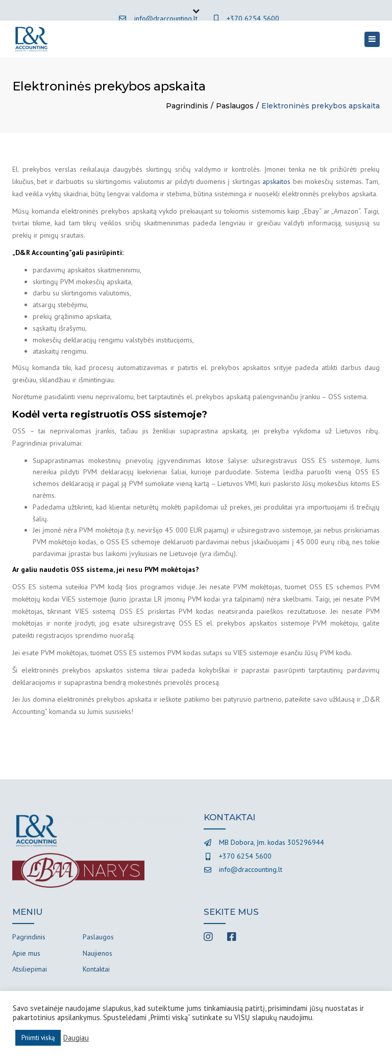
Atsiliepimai (29, 969)
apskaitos (276, 181)
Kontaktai (96, 969)
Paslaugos (235, 105)
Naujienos (97, 953)
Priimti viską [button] (38, 1037)
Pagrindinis (187, 105)
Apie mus (26, 953)
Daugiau (76, 1038)
